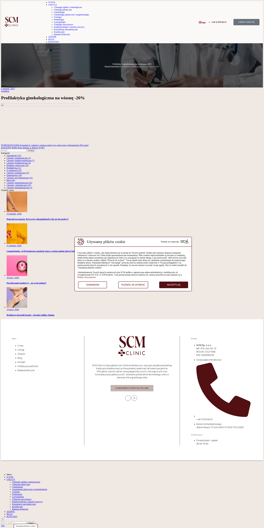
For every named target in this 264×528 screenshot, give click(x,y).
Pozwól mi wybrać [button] (133, 285)
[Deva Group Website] (185, 241)
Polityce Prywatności (86, 277)
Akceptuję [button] (173, 285)
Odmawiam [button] (92, 285)
